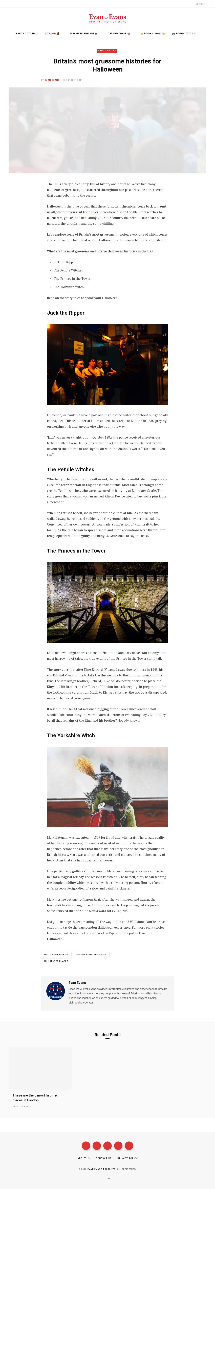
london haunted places (91, 954)
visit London (85, 212)
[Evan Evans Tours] (107, 18)
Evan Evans (52, 80)
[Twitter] (97, 1145)
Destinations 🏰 (119, 33)
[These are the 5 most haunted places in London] (40, 1068)
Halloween (107, 240)
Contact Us (104, 1158)
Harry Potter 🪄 (27, 33)
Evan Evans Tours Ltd (101, 1169)
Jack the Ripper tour (111, 933)
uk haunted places (56, 961)
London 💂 (52, 33)
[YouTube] (118, 1145)
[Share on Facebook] (28, 193)
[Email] (28, 220)
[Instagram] (107, 1145)
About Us (83, 1158)
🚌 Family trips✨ (184, 33)
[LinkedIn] (28, 211)
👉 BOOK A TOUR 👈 (153, 33)
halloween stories (56, 954)
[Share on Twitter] (28, 202)
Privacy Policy (127, 1158)
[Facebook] (86, 1145)
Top (108, 1179)
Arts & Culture (107, 51)
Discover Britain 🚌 (84, 33)
